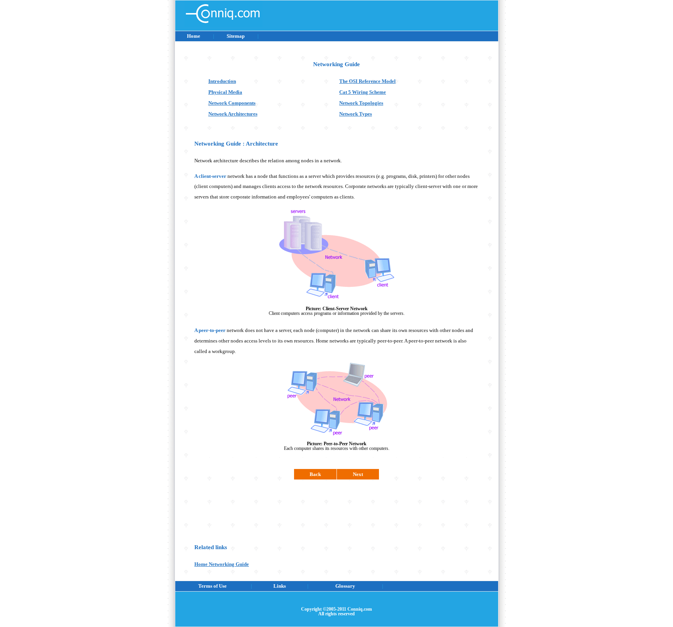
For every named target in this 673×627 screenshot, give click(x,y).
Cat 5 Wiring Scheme (362, 92)
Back (315, 474)
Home (193, 36)
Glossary (345, 586)
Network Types (355, 114)
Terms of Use (212, 586)
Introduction (222, 81)
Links (279, 586)
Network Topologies (361, 103)
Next (358, 474)
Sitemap (235, 36)
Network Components (231, 103)
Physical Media (225, 92)
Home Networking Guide (221, 564)
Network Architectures (232, 114)
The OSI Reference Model (367, 81)
